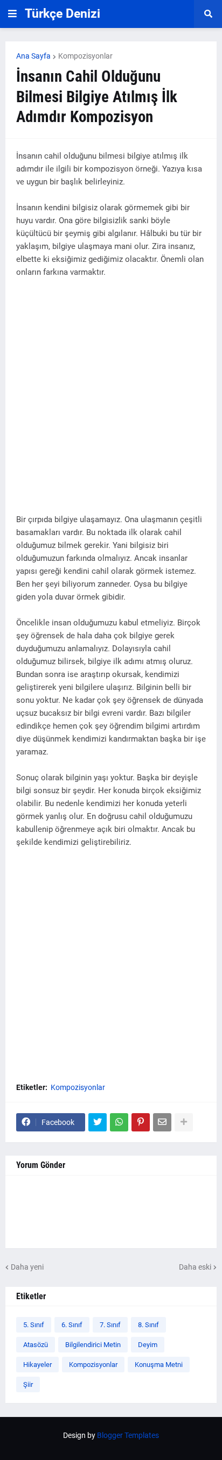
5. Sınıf (33, 1325)
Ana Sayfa (33, 56)
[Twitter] (97, 1122)
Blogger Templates (128, 1435)
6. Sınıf (71, 1325)
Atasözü (35, 1345)
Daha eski (195, 1267)
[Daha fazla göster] (184, 1122)
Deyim (147, 1345)
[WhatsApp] (119, 1122)
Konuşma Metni (159, 1365)
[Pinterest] (140, 1122)
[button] (12, 14)
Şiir (28, 1384)
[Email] (162, 1122)
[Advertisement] (111, 402)
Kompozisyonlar (85, 56)
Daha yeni (27, 1267)
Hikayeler (37, 1365)
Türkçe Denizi (62, 13)
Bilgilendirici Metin (93, 1345)
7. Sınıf (110, 1325)
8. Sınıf (148, 1325)
